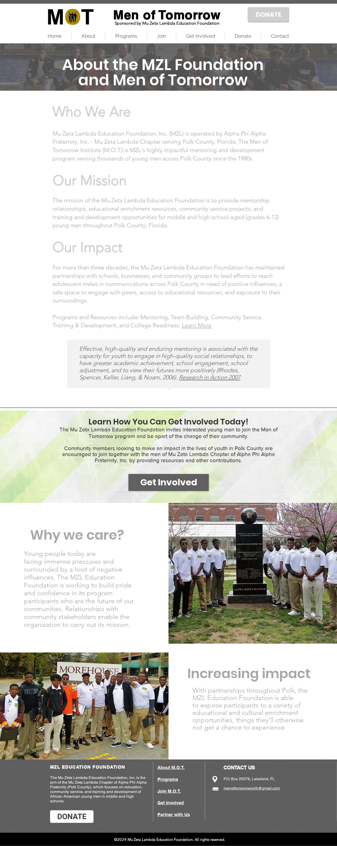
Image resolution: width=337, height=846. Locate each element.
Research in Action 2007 (209, 377)
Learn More (196, 325)
